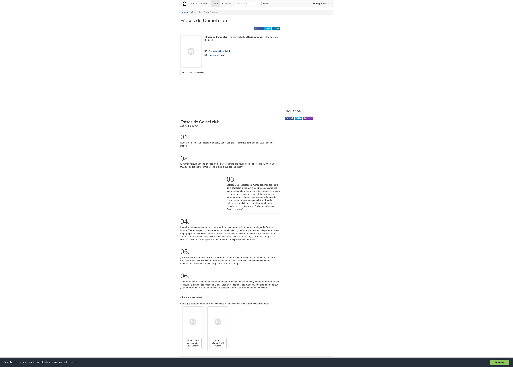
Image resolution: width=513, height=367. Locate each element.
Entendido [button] (500, 362)
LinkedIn (276, 28)
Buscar (266, 3)
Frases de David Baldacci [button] (193, 72)
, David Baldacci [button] (193, 343)
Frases (194, 3)
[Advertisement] (229, 96)
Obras (215, 3)
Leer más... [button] (71, 362)
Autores (205, 3)
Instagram (308, 118)
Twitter (267, 28)
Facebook (259, 28)
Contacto (226, 3)
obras (185, 12)
